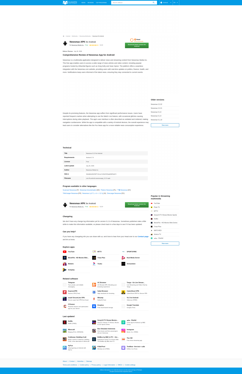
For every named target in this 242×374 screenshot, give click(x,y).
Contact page (143, 236)
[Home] (63, 36)
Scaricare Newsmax (69, 190)
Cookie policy (84, 365)
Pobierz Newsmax (107, 190)
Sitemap (89, 361)
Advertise (80, 361)
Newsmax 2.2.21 (156, 108)
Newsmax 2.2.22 (156, 104)
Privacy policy (96, 365)
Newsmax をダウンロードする (92, 193)
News (83, 2)
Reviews (91, 2)
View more (165, 125)
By (77, 45)
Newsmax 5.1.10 (156, 120)
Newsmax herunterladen (88, 190)
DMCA (120, 365)
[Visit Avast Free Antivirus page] (137, 40)
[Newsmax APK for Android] (65, 43)
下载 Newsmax (122, 190)
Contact (72, 361)
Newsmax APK (83, 42)
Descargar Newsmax (114, 193)
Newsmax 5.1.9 (156, 116)
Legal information (109, 365)
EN (174, 2)
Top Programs (101, 2)
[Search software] (154, 3)
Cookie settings (130, 365)
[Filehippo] (70, 2)
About (65, 361)
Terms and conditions (70, 365)
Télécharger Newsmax (70, 193)
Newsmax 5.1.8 (156, 112)
